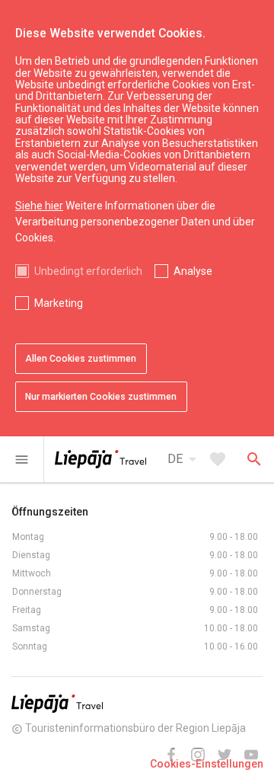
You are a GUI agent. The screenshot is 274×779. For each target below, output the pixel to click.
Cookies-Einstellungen (206, 764)
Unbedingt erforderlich (88, 271)
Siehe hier (39, 206)
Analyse (193, 271)
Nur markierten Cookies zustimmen (101, 396)
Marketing (58, 303)
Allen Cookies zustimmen (80, 358)
